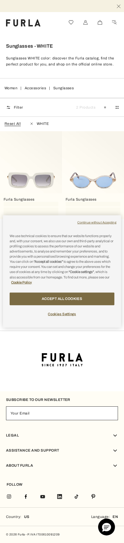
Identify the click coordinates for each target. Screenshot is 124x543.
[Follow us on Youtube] (42, 497)
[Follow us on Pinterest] (93, 497)
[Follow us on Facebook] (25, 497)
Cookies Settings (62, 314)
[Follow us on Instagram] (9, 497)
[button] (106, 527)
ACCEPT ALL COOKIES (62, 298)
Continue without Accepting (96, 222)
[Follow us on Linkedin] (59, 497)
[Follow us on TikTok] (76, 497)
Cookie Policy (21, 282)
